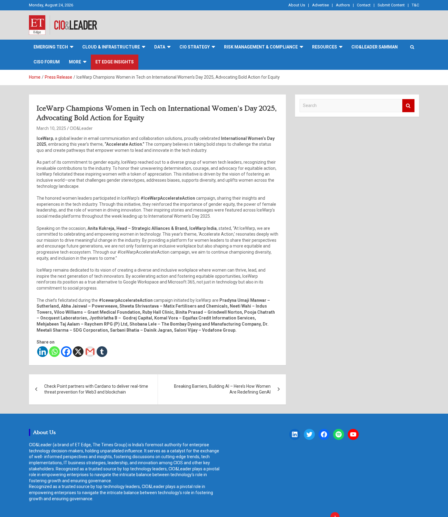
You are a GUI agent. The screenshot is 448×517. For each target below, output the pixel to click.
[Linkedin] (42, 351)
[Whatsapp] (54, 351)
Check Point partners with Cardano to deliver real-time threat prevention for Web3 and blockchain (96, 389)
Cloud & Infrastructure (111, 47)
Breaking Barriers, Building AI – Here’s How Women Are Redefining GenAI (222, 389)
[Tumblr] (102, 351)
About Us (296, 5)
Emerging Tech (51, 47)
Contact (364, 5)
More (75, 61)
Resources (324, 47)
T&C (415, 5)
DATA (159, 47)
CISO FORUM (47, 61)
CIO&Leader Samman (374, 47)
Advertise (320, 5)
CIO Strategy (195, 47)
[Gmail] (90, 351)
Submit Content (391, 5)
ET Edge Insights (114, 61)
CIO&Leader (81, 128)
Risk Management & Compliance (261, 47)
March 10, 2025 (51, 128)
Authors (343, 5)
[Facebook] (66, 351)
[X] (78, 351)
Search (408, 105)
